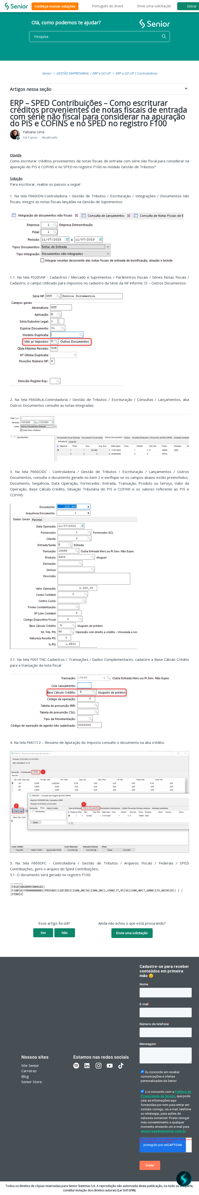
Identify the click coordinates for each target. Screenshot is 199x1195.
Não (65, 932)
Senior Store (31, 1081)
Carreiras (29, 1070)
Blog (25, 1076)
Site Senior (30, 1065)
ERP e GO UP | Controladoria (136, 73)
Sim (43, 932)
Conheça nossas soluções (54, 6)
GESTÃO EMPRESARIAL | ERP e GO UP (83, 73)
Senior (46, 73)
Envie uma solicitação (154, 6)
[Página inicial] (16, 6)
